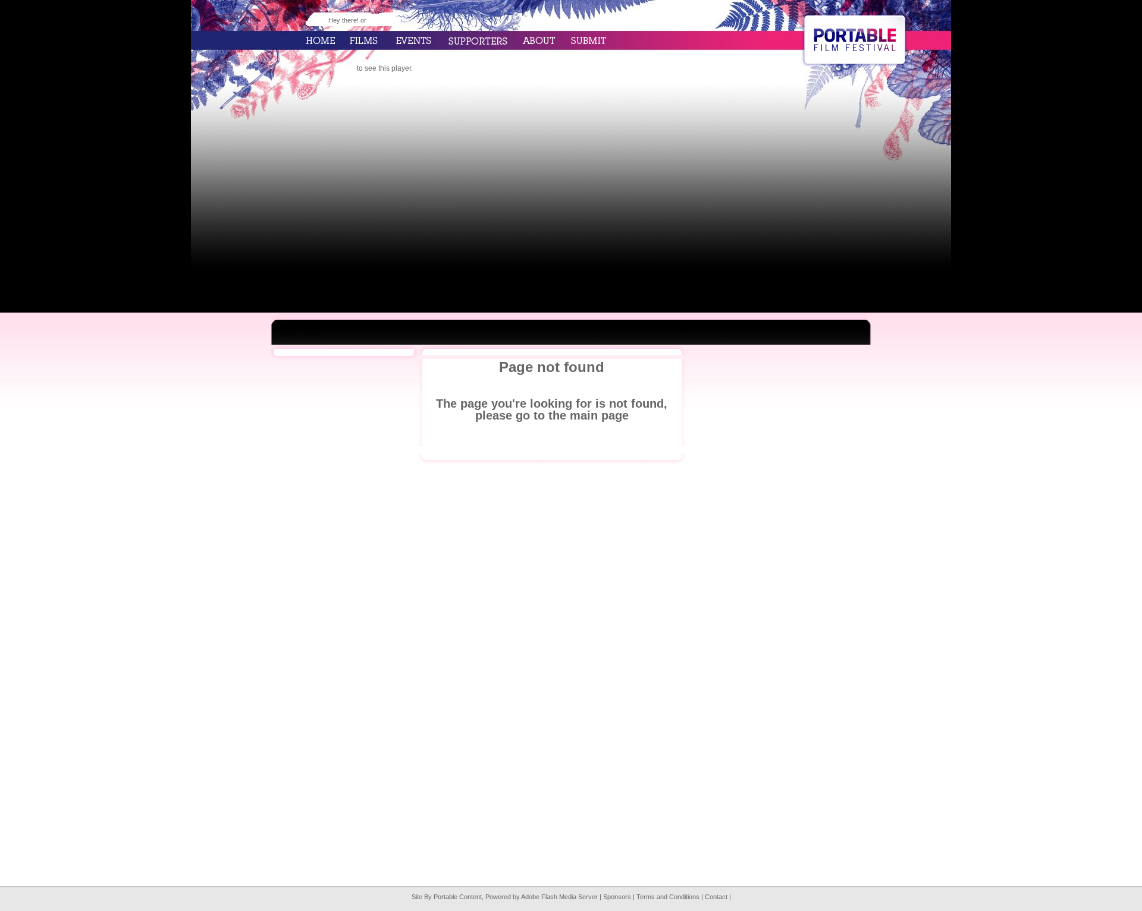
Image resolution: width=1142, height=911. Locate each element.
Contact (716, 896)
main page (599, 415)
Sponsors (617, 896)
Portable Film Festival (854, 40)
